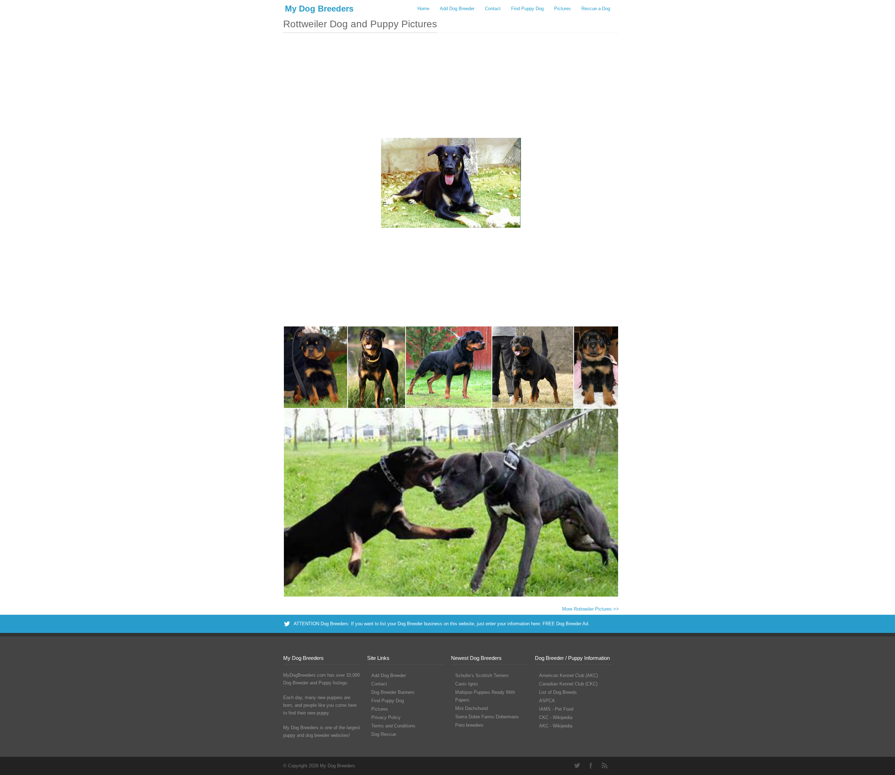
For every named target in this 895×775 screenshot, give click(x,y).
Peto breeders (469, 725)
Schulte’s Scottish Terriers (482, 675)
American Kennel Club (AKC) (568, 675)
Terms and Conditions (393, 725)
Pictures (562, 8)
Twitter (577, 766)
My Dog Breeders (319, 8)
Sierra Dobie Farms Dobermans (487, 716)
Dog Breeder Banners (393, 692)
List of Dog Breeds (558, 692)
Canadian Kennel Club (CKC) (568, 683)
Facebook (591, 766)
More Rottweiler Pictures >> (590, 609)
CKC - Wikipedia (555, 717)
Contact (493, 8)
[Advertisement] (451, 89)
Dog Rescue (383, 734)
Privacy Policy (386, 717)
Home (423, 8)
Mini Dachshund (471, 708)
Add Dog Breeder (457, 8)
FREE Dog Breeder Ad (565, 623)
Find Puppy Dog (527, 8)
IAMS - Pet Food (556, 709)
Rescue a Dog (595, 8)
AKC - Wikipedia (555, 725)
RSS (605, 766)
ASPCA (547, 700)
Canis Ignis (466, 683)
